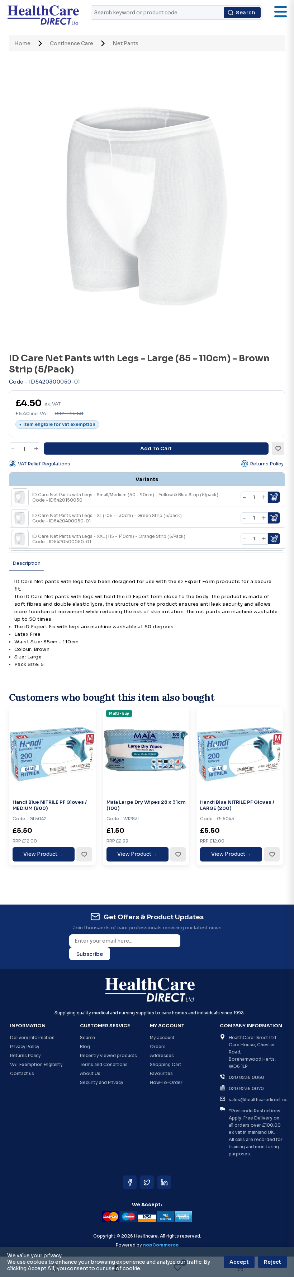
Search (245, 12)
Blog (85, 1046)
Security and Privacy (101, 1082)
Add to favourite (84, 854)
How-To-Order (166, 1082)
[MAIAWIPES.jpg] (146, 750)
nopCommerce (161, 1245)
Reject (272, 1262)
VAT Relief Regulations (44, 464)
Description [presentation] (27, 563)
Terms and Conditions (104, 1064)
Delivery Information (32, 1037)
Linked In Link (164, 1182)
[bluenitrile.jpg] (52, 750)
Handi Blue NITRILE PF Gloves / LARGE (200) (237, 805)
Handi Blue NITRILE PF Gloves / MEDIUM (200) (50, 805)
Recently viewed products (108, 1055)
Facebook (130, 1182)
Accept (239, 1262)
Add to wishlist (278, 448)
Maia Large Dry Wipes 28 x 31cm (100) (146, 805)
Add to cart (156, 448)
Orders (158, 1046)
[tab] (26, 564)
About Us (90, 1073)
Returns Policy (267, 464)
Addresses (162, 1055)
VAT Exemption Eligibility (36, 1064)
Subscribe (89, 954)
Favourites (161, 1073)
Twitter (147, 1182)
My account (162, 1037)
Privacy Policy (24, 1046)
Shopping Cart (165, 1064)
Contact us (22, 1073)
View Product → (43, 854)
